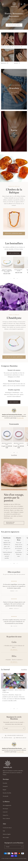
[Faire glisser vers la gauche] (10, 278)
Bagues (16, 63)
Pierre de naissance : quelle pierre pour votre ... (14, 690)
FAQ (4, 831)
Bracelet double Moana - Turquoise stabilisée (7, 270)
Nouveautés (5, 796)
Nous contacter (6, 818)
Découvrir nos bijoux (14, 25)
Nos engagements (7, 805)
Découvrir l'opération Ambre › (14, 233)
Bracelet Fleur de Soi (19, 444)
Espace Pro (5, 815)
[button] (2, 4)
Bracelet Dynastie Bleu (7, 444)
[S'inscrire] (23, 728)
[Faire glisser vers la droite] (17, 278)
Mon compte (6, 837)
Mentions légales (7, 834)
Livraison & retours (7, 827)
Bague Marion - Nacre (19, 270)
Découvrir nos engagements (10, 523)
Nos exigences (14, 402)
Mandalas (7, 858)
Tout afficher (14, 455)
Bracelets (3, 63)
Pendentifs (17, 46)
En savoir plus (20, 418)
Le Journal (5, 812)
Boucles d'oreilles (6, 46)
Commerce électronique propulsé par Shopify (17, 858)
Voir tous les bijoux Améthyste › (14, 357)
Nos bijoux (5, 808)
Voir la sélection (14, 253)
